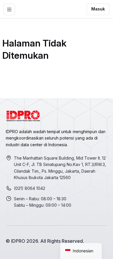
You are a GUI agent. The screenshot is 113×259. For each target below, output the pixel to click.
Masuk (98, 8)
